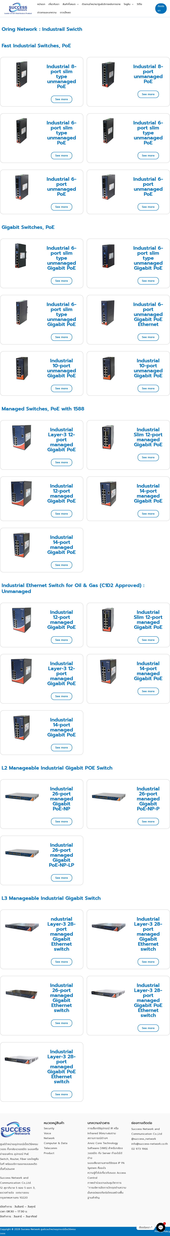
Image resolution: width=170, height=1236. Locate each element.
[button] (77, 4)
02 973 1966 (139, 1149)
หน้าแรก (41, 4)
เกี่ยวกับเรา (53, 4)
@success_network (143, 1139)
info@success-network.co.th (149, 1144)
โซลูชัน (127, 4)
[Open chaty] (160, 1227)
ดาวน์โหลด (65, 12)
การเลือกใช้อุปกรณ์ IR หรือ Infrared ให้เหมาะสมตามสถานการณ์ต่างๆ (103, 1133)
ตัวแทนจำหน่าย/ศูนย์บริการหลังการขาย (101, 4)
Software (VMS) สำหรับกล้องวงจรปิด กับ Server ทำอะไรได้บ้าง (105, 1153)
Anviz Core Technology (102, 1143)
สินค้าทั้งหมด (69, 4)
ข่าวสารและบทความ (47, 12)
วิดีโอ (139, 4)
